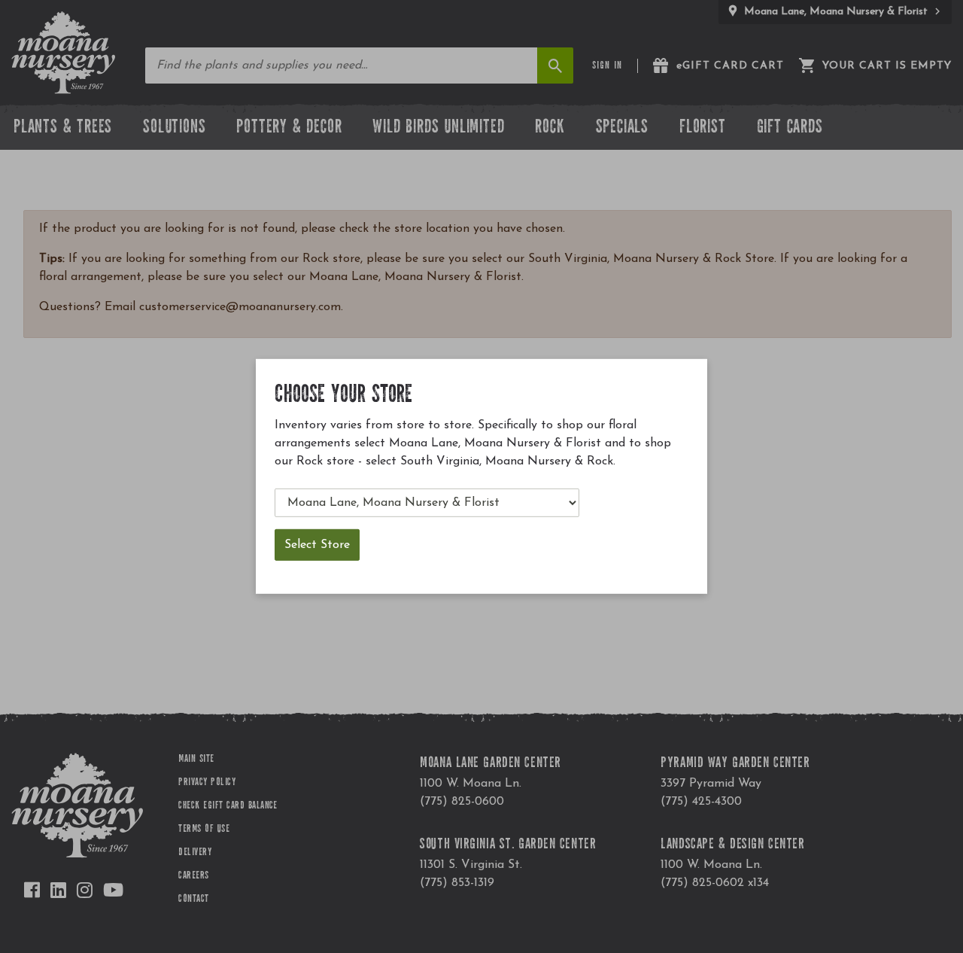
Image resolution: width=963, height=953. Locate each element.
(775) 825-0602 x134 (715, 883)
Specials (622, 128)
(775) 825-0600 (462, 802)
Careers (193, 876)
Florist (702, 128)
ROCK (549, 128)
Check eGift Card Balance (228, 806)
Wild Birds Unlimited (438, 128)
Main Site (196, 759)
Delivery (194, 853)
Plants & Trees (63, 128)
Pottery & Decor (289, 128)
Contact (193, 899)
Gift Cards (790, 128)
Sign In (607, 66)
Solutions (174, 128)
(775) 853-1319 (457, 883)
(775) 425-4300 (701, 802)
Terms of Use (203, 829)
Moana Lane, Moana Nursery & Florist (836, 11)
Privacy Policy (206, 783)
